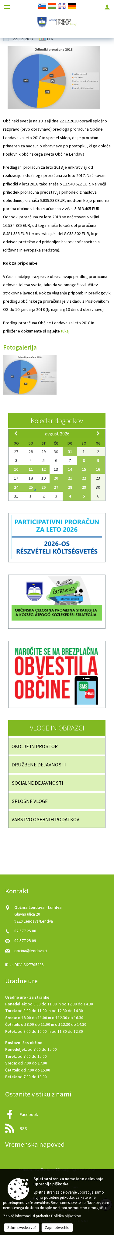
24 (16, 487)
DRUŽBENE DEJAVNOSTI (39, 764)
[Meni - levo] (7, 7)
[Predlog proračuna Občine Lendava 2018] (30, 375)
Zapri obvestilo (57, 1227)
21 (70, 478)
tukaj (65, 331)
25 (31, 487)
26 (43, 487)
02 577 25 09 (25, 940)
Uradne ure (21, 980)
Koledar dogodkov (57, 420)
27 (56, 487)
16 (98, 469)
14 (70, 469)
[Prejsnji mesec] (16, 433)
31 (70, 451)
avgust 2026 (57, 434)
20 (56, 478)
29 (84, 487)
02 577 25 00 (25, 931)
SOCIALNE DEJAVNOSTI (37, 782)
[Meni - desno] (107, 7)
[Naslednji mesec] (97, 433)
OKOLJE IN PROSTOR (35, 746)
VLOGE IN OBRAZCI (57, 728)
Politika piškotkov (66, 1216)
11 (31, 469)
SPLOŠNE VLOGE (30, 801)
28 (70, 487)
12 (43, 469)
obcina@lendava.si (30, 950)
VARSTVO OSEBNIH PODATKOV (45, 819)
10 (16, 469)
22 (84, 478)
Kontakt (17, 891)
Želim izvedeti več (21, 1227)
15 (84, 469)
